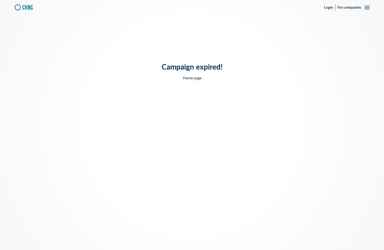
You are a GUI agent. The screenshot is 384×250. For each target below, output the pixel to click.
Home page (192, 78)
